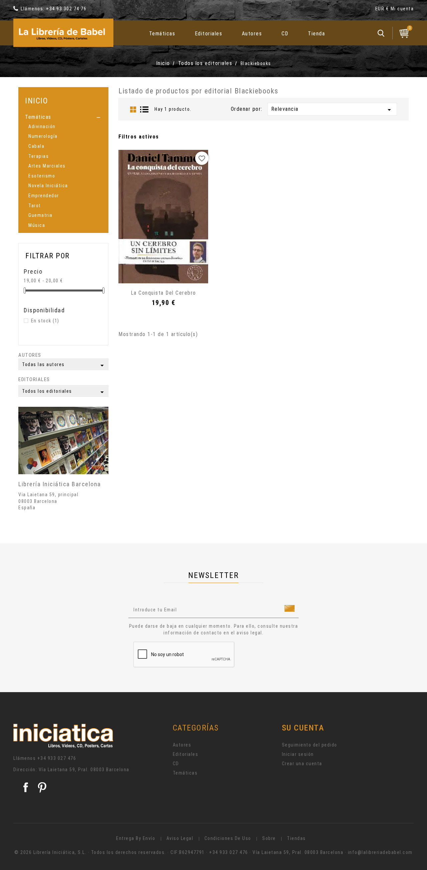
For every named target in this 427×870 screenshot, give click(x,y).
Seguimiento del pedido (309, 745)
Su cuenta (303, 727)
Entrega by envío (135, 838)
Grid (133, 109)
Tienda (316, 33)
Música (36, 225)
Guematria (40, 215)
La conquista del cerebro (163, 293)
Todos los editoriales (64, 392)
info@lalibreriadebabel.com (380, 852)
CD (285, 33)
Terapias (38, 156)
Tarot (34, 205)
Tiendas (296, 838)
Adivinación (42, 126)
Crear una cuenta (302, 763)
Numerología (43, 136)
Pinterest (42, 787)
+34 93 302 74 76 (66, 8)
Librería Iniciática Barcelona (59, 484)
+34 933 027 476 (56, 758)
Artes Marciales (47, 166)
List (144, 109)
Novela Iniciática (48, 185)
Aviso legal (179, 838)
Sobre (269, 838)
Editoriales (209, 33)
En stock (45, 320)
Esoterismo (41, 176)
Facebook (25, 787)
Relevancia (332, 110)
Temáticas (162, 33)
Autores (252, 33)
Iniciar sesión (298, 754)
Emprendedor (43, 195)
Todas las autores (64, 365)
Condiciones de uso (227, 838)
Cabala (36, 146)
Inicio (36, 100)
